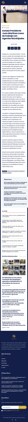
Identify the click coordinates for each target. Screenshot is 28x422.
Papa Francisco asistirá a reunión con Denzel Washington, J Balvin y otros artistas (14, 231)
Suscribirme (22, 407)
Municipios (5, 25)
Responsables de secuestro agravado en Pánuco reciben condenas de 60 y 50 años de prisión (13, 323)
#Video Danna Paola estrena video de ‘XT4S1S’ (12, 241)
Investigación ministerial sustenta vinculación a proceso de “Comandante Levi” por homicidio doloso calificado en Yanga (13, 302)
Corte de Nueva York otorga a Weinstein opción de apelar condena (12, 246)
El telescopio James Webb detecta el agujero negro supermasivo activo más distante (12, 221)
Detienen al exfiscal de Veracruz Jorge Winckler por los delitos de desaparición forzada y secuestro (15, 199)
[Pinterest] (15, 48)
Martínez (16, 171)
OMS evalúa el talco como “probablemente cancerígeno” (13, 216)
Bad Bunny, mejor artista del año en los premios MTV (12, 236)
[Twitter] (12, 48)
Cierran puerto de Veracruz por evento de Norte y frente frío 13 (15, 187)
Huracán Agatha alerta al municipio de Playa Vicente (15, 204)
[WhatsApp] (19, 48)
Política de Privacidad (15, 410)
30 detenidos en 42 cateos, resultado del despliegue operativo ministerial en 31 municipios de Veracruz (12, 280)
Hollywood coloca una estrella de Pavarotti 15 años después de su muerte (13, 251)
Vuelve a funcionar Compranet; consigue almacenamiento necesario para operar (15, 193)
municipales (22, 171)
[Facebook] (9, 48)
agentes (9, 171)
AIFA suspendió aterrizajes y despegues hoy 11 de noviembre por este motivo (15, 183)
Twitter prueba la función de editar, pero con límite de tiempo (13, 227)
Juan (13, 171)
